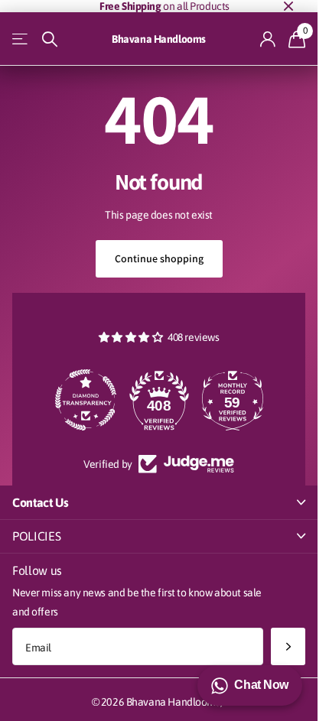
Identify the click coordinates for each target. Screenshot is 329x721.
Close (288, 6)
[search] (49, 39)
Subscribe (288, 646)
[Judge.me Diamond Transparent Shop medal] (85, 399)
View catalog (21, 39)
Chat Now (261, 684)
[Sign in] (268, 39)
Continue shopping (159, 258)
